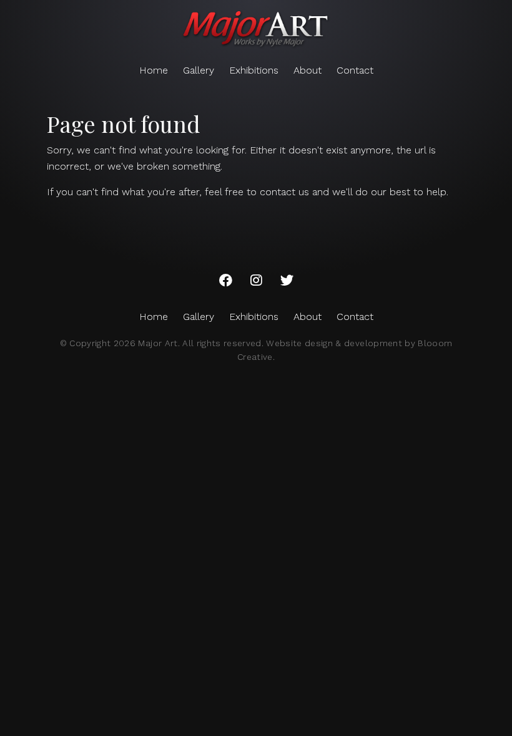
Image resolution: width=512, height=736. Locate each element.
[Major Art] (256, 30)
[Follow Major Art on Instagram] (256, 280)
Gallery (198, 70)
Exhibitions (253, 70)
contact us (284, 192)
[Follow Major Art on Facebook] (226, 280)
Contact (355, 70)
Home (153, 70)
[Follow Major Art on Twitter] (287, 280)
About (307, 70)
